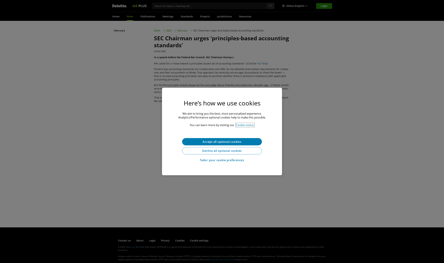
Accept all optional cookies (222, 142)
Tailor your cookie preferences (222, 160)
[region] (222, 131)
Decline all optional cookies (222, 151)
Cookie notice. (245, 125)
